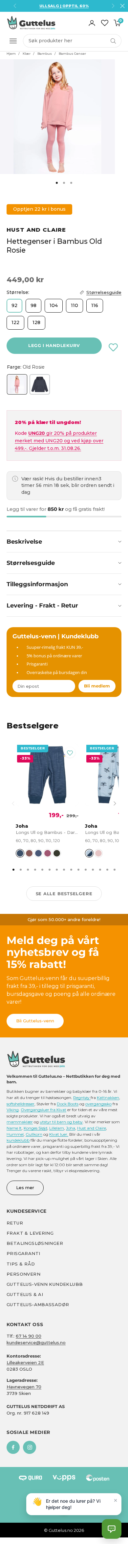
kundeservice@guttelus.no (36, 1342)
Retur (15, 1223)
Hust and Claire (36, 229)
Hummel (15, 1134)
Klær (27, 53)
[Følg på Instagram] (29, 1447)
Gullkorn (34, 1134)
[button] (111, 1529)
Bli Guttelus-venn (35, 1020)
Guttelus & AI (25, 1294)
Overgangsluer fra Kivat (43, 1109)
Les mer (25, 1187)
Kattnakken (108, 1097)
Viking (13, 1109)
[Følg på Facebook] (13, 1447)
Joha (70, 1128)
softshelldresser (20, 1103)
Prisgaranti (23, 1253)
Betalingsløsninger (35, 1243)
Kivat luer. (58, 1134)
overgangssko (98, 1103)
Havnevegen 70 (24, 1386)
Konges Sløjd (35, 1128)
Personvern (23, 1274)
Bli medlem (97, 685)
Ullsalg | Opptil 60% (64, 6)
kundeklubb (18, 1140)
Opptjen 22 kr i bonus (39, 209)
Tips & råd (21, 1263)
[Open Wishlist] (104, 23)
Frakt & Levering (30, 1233)
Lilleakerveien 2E (25, 1362)
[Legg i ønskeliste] (113, 347)
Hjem (11, 53)
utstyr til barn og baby (61, 1121)
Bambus (44, 53)
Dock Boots (67, 1103)
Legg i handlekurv (54, 345)
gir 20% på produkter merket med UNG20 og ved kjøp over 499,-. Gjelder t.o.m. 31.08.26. (59, 440)
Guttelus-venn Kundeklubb (45, 1284)
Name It (14, 1128)
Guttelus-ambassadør (38, 1304)
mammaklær (20, 1121)
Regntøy (82, 1097)
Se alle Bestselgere (64, 893)
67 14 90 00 (28, 1336)
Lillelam (56, 1128)
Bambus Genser (72, 53)
